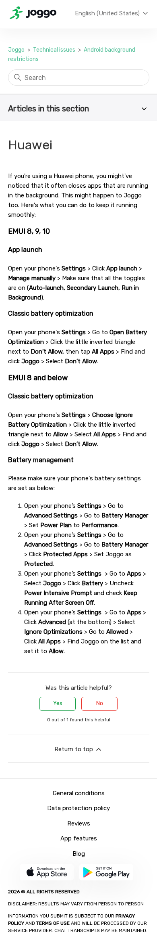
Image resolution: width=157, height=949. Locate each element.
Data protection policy (78, 808)
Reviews (78, 823)
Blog (78, 853)
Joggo (16, 49)
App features (78, 838)
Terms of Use (53, 923)
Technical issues (54, 49)
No (99, 703)
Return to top (74, 749)
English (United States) (108, 13)
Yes (57, 703)
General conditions (79, 793)
